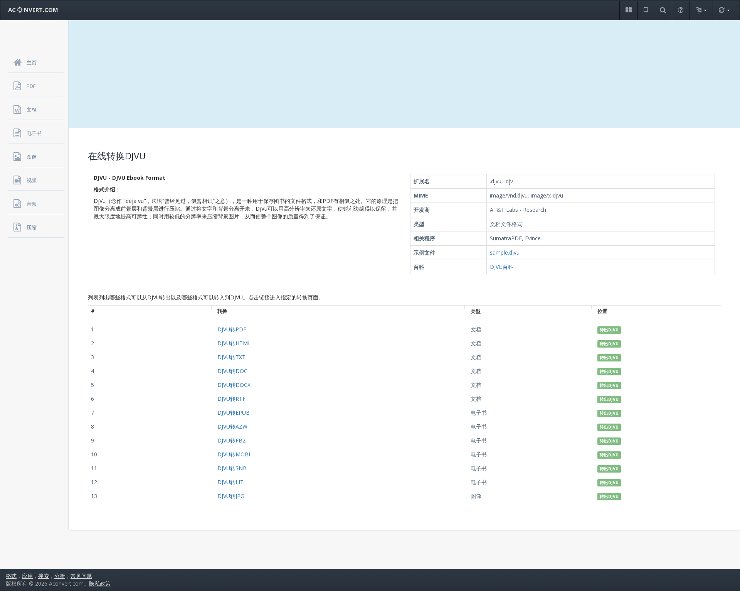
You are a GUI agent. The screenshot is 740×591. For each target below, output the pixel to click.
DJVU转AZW (232, 426)
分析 (59, 575)
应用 (27, 575)
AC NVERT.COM (33, 10)
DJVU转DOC (232, 371)
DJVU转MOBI (233, 454)
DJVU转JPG (230, 496)
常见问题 (81, 575)
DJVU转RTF (231, 398)
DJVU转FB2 (231, 440)
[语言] (701, 10)
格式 (11, 575)
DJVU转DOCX (234, 384)
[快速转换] (724, 10)
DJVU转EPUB (233, 412)
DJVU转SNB (232, 468)
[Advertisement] (404, 74)
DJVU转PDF (231, 329)
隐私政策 (100, 583)
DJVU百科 (501, 266)
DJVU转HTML (234, 343)
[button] (628, 10)
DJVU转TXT (231, 357)
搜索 (43, 575)
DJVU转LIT (230, 482)
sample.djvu (505, 252)
